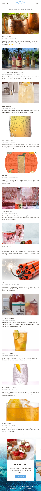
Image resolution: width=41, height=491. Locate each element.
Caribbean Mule (7, 353)
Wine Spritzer (7, 211)
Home (11, 9)
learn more (20, 476)
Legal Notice (13, 488)
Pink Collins (6, 247)
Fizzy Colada (6, 106)
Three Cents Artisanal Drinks (12, 72)
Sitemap (29, 488)
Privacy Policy (22, 488)
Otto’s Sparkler (8, 318)
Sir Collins (6, 175)
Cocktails (5, 38)
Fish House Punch (8, 140)
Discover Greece (19, 9)
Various (11, 74)
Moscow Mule (7, 36)
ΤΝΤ (3, 282)
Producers (5, 74)
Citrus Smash (6, 423)
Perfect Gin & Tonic (9, 387)
